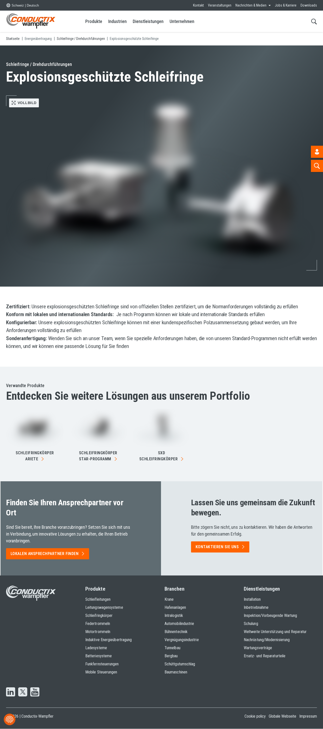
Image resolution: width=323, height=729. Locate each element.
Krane (169, 599)
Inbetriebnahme (256, 607)
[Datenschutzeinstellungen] (9, 719)
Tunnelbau (172, 647)
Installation (252, 599)
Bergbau (171, 655)
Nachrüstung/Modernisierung (267, 639)
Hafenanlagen (175, 607)
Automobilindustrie (179, 623)
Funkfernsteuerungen (102, 664)
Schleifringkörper (35, 455)
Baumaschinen (176, 672)
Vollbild (27, 103)
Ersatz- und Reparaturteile (264, 655)
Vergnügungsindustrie (182, 639)
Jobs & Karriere (286, 5)
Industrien (117, 21)
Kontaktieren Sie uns (217, 546)
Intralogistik (174, 615)
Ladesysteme (96, 647)
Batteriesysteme (98, 655)
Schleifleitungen (98, 599)
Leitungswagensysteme (104, 607)
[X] (22, 692)
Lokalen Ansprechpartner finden (44, 553)
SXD (158, 455)
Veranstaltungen (219, 5)
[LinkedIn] (10, 692)
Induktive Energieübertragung (108, 639)
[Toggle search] (314, 21)
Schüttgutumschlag (180, 664)
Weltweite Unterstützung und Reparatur (275, 631)
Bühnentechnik (176, 631)
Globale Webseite (282, 716)
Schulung (251, 623)
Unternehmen (182, 21)
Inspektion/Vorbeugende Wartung (270, 615)
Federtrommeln (97, 623)
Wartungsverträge (258, 647)
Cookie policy (255, 716)
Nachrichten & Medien (250, 5)
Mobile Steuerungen (101, 672)
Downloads (309, 5)
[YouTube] (34, 692)
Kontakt (198, 5)
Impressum (308, 716)
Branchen (174, 589)
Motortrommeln (97, 631)
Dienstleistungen (148, 21)
